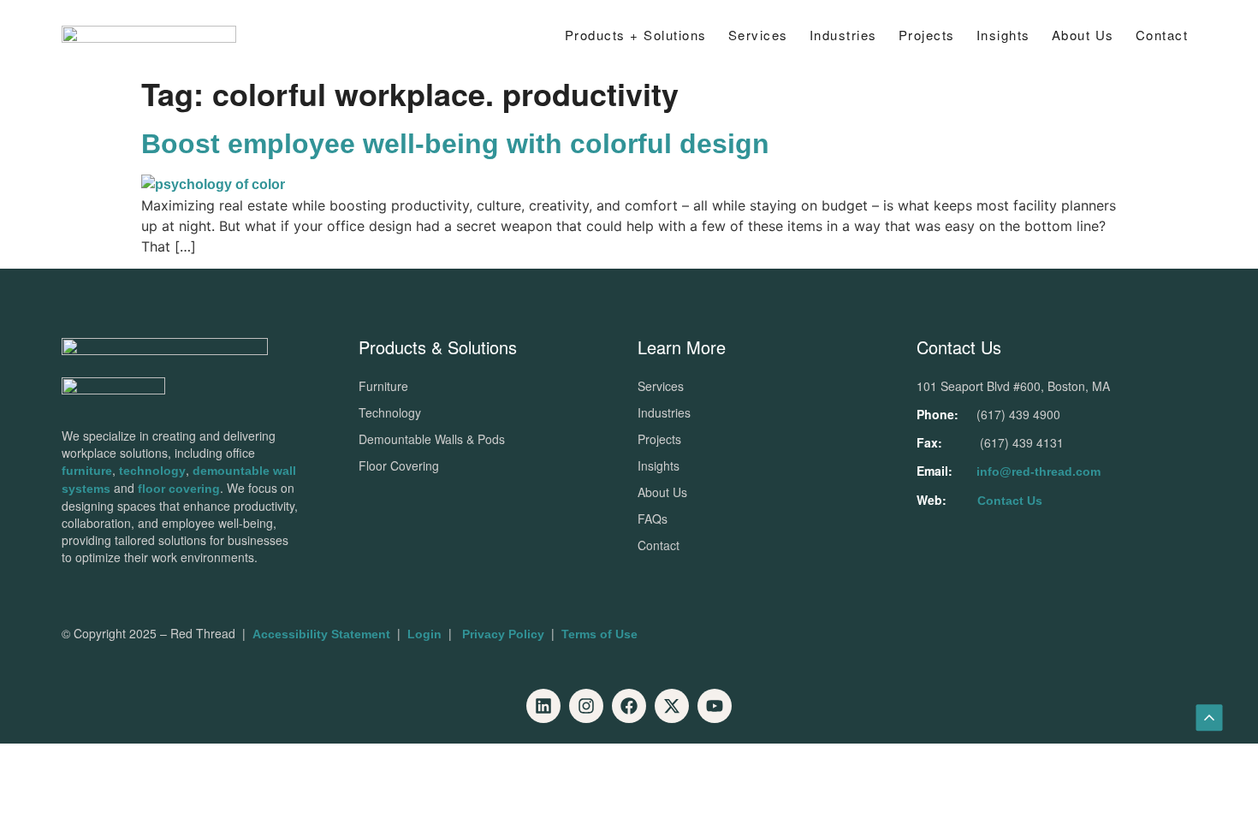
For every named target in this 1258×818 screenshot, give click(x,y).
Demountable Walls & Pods (432, 439)
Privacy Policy (503, 634)
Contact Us (1009, 500)
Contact (1162, 35)
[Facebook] (629, 706)
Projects (927, 35)
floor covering (179, 488)
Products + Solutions (636, 35)
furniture (87, 470)
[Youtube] (714, 706)
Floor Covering (399, 465)
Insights (658, 465)
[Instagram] (586, 706)
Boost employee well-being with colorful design (455, 143)
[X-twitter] (672, 706)
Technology (390, 412)
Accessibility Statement (321, 634)
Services (758, 35)
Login (424, 634)
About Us (1083, 35)
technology (152, 470)
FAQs (653, 518)
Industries (843, 35)
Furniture (383, 385)
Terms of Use (599, 634)
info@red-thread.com (1038, 471)
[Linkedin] (543, 706)
